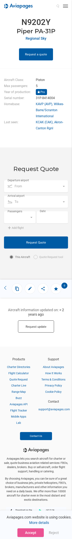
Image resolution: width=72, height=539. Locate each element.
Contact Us (36, 435)
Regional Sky (36, 38)
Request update (36, 327)
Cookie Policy (53, 391)
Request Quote (36, 242)
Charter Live (18, 385)
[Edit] (30, 289)
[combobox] (36, 186)
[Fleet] (17, 289)
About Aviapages (53, 367)
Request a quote (36, 54)
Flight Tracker (18, 410)
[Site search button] (58, 6)
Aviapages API (19, 404)
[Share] (43, 289)
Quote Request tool (51, 257)
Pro (42, 92)
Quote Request (18, 379)
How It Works (53, 373)
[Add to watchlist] (56, 289)
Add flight (18, 227)
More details (39, 522)
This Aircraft (22, 257)
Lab (18, 422)
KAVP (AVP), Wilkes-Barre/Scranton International (50, 110)
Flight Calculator (18, 373)
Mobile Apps (18, 416)
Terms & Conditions (53, 379)
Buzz (19, 398)
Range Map (19, 391)
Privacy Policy (53, 385)
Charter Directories (18, 367)
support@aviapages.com (54, 409)
